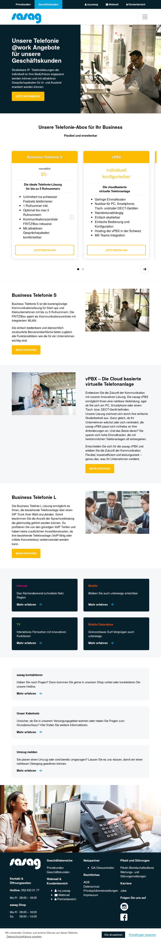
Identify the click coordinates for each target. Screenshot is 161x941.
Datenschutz (91, 886)
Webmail (113, 4)
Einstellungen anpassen (142, 934)
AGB (86, 882)
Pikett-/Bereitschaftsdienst (137, 867)
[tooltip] (71, 217)
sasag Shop (18, 905)
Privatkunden (23, 4)
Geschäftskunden (48, 4)
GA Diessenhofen (102, 867)
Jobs (123, 890)
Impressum (90, 895)
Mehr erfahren (26, 350)
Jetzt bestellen (45, 250)
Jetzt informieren (28, 96)
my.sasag (92, 4)
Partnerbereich (136, 4)
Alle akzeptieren (113, 934)
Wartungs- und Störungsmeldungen (133, 874)
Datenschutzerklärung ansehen (24, 936)
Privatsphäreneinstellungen (100, 890)
